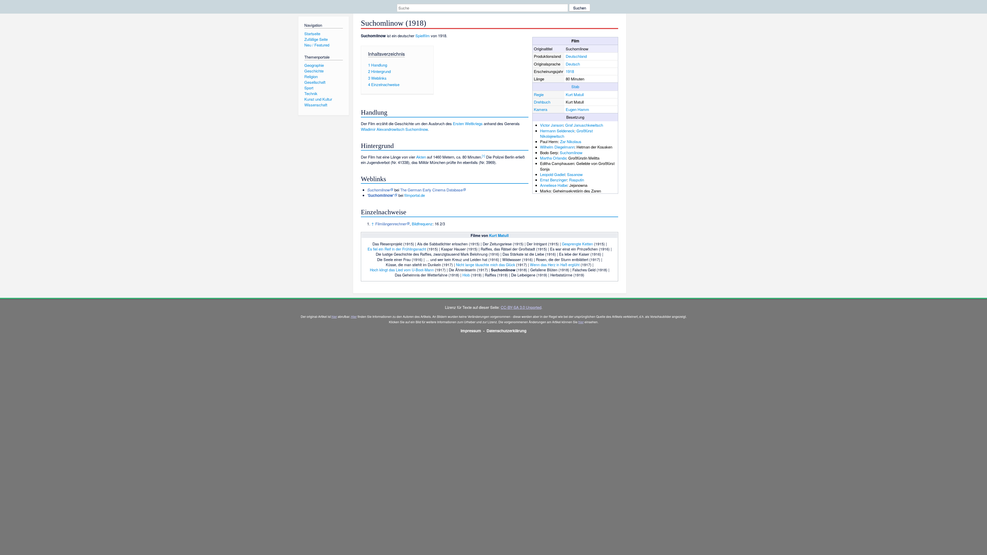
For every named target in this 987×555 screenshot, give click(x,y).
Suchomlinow (571, 152)
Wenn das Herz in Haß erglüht (555, 264)
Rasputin (576, 179)
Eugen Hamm (577, 109)
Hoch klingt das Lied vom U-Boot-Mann (402, 269)
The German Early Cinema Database (431, 189)
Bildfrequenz (422, 223)
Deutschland (576, 56)
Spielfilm (422, 35)
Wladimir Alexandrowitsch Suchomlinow (394, 129)
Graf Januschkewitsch (584, 125)
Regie (539, 94)
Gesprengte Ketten (577, 243)
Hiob (466, 275)
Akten (421, 157)
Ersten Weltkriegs (468, 123)
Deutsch (573, 64)
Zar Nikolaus (570, 141)
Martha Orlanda (553, 158)
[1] (483, 156)
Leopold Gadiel (552, 174)
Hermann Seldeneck (557, 130)
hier (334, 316)
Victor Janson (551, 125)
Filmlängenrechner (390, 223)
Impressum (471, 331)
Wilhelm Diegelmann (557, 147)
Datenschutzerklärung (506, 331)
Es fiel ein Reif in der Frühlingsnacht (397, 249)
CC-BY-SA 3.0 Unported (521, 307)
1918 (570, 71)
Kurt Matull (575, 94)
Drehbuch (542, 102)
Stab (575, 86)
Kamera (540, 109)
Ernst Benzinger (553, 179)
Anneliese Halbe (553, 185)
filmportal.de (414, 195)
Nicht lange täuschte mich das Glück (485, 264)
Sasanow (575, 174)
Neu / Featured (316, 45)
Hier (354, 316)
